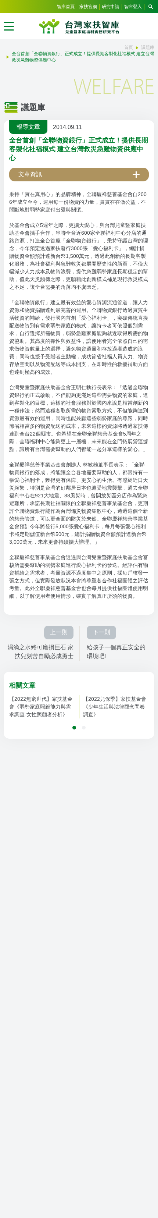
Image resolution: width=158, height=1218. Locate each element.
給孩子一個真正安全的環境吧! (116, 651)
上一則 (59, 632)
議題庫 (147, 47)
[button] (74, 727)
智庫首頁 (66, 6)
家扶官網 (88, 6)
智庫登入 (133, 6)
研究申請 (110, 6)
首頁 (128, 47)
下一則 (101, 632)
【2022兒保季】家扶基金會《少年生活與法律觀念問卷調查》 (114, 706)
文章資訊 (30, 174)
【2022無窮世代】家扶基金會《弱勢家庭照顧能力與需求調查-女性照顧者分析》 (40, 706)
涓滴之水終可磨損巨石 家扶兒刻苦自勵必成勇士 (40, 651)
